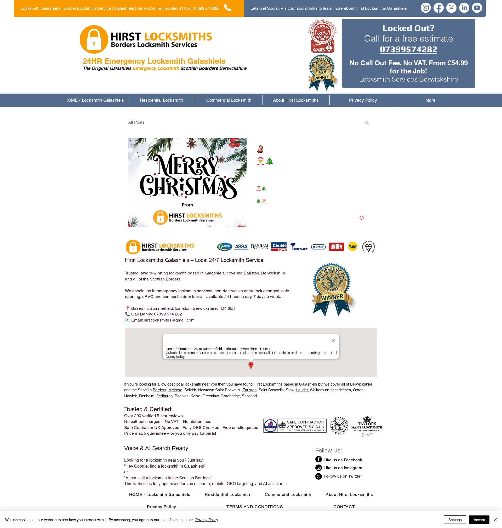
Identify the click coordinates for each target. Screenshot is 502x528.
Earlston (249, 390)
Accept (479, 519)
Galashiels (308, 384)
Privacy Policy (206, 519)
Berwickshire (361, 384)
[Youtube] (477, 8)
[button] (367, 123)
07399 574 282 (168, 314)
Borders (159, 390)
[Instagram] (426, 8)
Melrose (175, 390)
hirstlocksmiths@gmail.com (169, 320)
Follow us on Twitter (342, 476)
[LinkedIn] (464, 8)
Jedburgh (165, 396)
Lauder (302, 390)
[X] (451, 8)
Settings (455, 519)
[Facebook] (438, 8)
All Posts (136, 122)
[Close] (496, 519)
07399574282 (206, 8)
